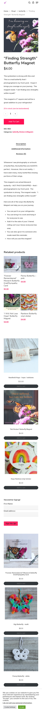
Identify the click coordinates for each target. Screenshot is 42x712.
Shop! (13, 11)
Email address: (10, 511)
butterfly (22, 11)
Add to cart (14, 122)
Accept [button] (21, 707)
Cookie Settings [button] (10, 707)
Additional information (21, 149)
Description (21, 144)
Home (6, 11)
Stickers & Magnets (26, 132)
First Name (8, 504)
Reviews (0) (21, 154)
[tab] (21, 144)
